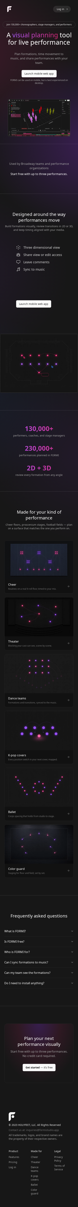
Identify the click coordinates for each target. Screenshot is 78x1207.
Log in (12, 1167)
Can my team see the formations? (27, 973)
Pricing (13, 1162)
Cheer (34, 1157)
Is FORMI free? (14, 942)
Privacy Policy (58, 1158)
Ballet (34, 1184)
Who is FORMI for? (17, 952)
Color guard (34, 1191)
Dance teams (34, 1169)
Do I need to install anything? (24, 983)
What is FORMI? (15, 931)
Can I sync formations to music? (26, 962)
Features (14, 1157)
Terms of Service (59, 1167)
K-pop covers (35, 1177)
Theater (35, 1162)
